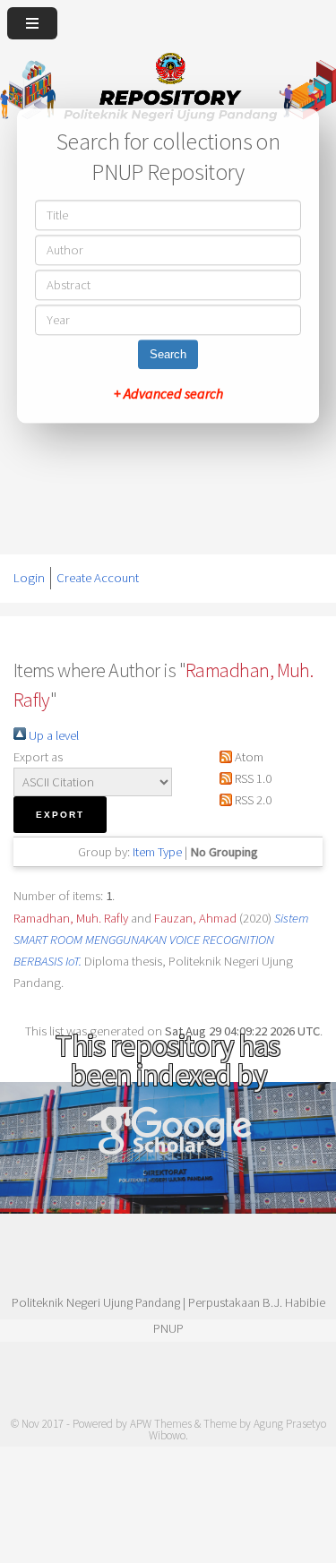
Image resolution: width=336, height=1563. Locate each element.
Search (168, 354)
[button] (60, 814)
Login (29, 578)
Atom (247, 757)
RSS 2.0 (251, 800)
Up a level (52, 735)
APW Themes (161, 1423)
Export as (38, 757)
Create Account (97, 578)
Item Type (157, 852)
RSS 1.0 (251, 778)
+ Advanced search (168, 393)
